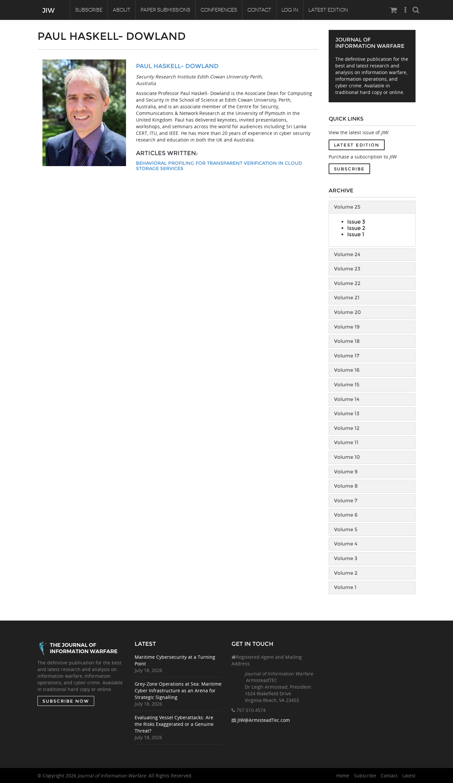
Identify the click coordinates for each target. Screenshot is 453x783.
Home (342, 775)
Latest (409, 775)
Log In (290, 10)
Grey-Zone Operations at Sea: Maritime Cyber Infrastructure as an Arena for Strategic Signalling (178, 690)
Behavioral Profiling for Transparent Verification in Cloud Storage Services (219, 166)
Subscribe (88, 10)
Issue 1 (355, 234)
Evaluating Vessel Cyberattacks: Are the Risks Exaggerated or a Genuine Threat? (174, 724)
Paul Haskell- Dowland (177, 66)
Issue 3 (356, 222)
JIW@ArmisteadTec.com (263, 720)
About (121, 10)
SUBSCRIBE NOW (65, 701)
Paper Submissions (165, 10)
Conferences (219, 10)
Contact (259, 10)
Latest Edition (328, 10)
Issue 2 (356, 228)
